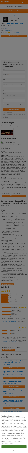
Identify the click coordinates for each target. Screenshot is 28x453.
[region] (14, 432)
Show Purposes (14, 450)
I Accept (14, 447)
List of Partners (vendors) (7, 443)
